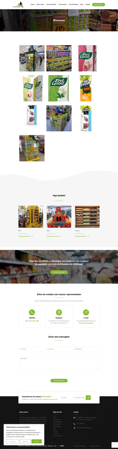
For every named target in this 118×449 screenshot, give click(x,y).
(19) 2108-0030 (80, 423)
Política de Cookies (95, 446)
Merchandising (73, 4)
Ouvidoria (55, 433)
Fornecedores (63, 4)
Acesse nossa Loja (59, 272)
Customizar (12, 441)
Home (32, 4)
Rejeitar (25, 441)
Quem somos (40, 4)
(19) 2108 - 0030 (34, 321)
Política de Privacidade (79, 446)
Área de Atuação (51, 4)
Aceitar (37, 441)
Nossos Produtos (98, 4)
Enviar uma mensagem (86, 323)
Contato (87, 4)
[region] (24, 434)
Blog (81, 4)
